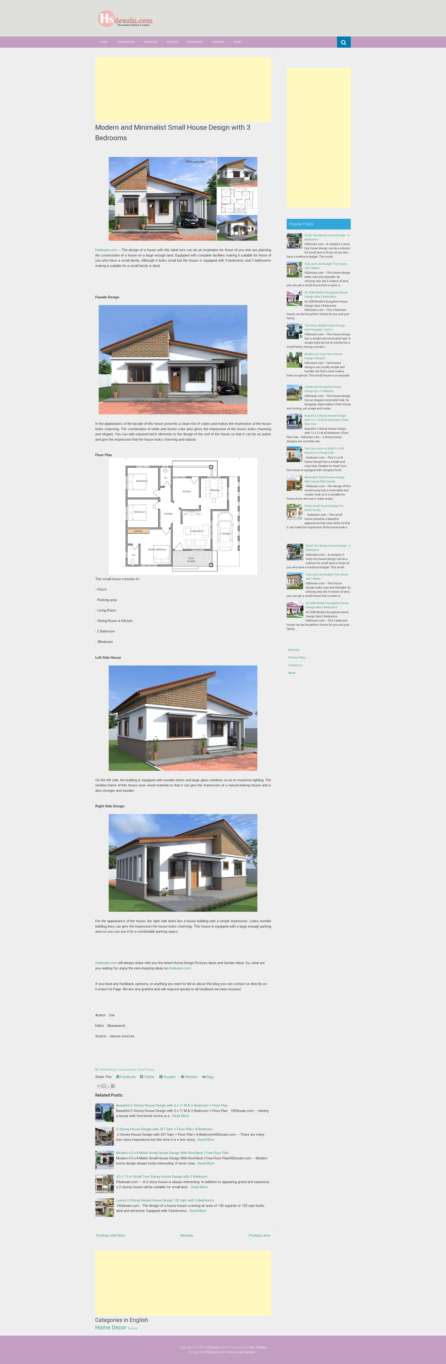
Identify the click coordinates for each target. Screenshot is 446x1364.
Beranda (186, 1235)
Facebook (127, 1077)
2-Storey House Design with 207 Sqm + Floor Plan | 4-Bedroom (164, 1129)
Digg (209, 1077)
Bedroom (150, 42)
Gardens (218, 42)
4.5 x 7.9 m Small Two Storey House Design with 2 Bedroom (161, 1176)
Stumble (190, 1077)
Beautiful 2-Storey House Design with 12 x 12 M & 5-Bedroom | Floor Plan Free (326, 420)
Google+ (169, 1077)
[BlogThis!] (104, 1086)
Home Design (108, 1069)
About (292, 673)
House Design (127, 1069)
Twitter (149, 1077)
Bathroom (195, 42)
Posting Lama (259, 1235)
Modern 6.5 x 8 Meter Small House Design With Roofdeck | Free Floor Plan (172, 1153)
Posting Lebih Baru (110, 1235)
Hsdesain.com (106, 250)
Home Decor (110, 1327)
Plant (238, 42)
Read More (180, 1116)
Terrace (133, 1328)
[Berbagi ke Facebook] (113, 1086)
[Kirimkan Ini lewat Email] (99, 1086)
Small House (146, 1069)
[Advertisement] (183, 89)
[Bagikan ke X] (108, 1086)
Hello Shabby (257, 1347)
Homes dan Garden (241, 1352)
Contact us (295, 665)
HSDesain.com (217, 1347)
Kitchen (172, 42)
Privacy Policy (297, 657)
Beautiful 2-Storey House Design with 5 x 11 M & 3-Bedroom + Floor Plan (172, 1105)
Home (104, 42)
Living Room (125, 42)
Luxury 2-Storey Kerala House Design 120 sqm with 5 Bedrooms (165, 1200)
